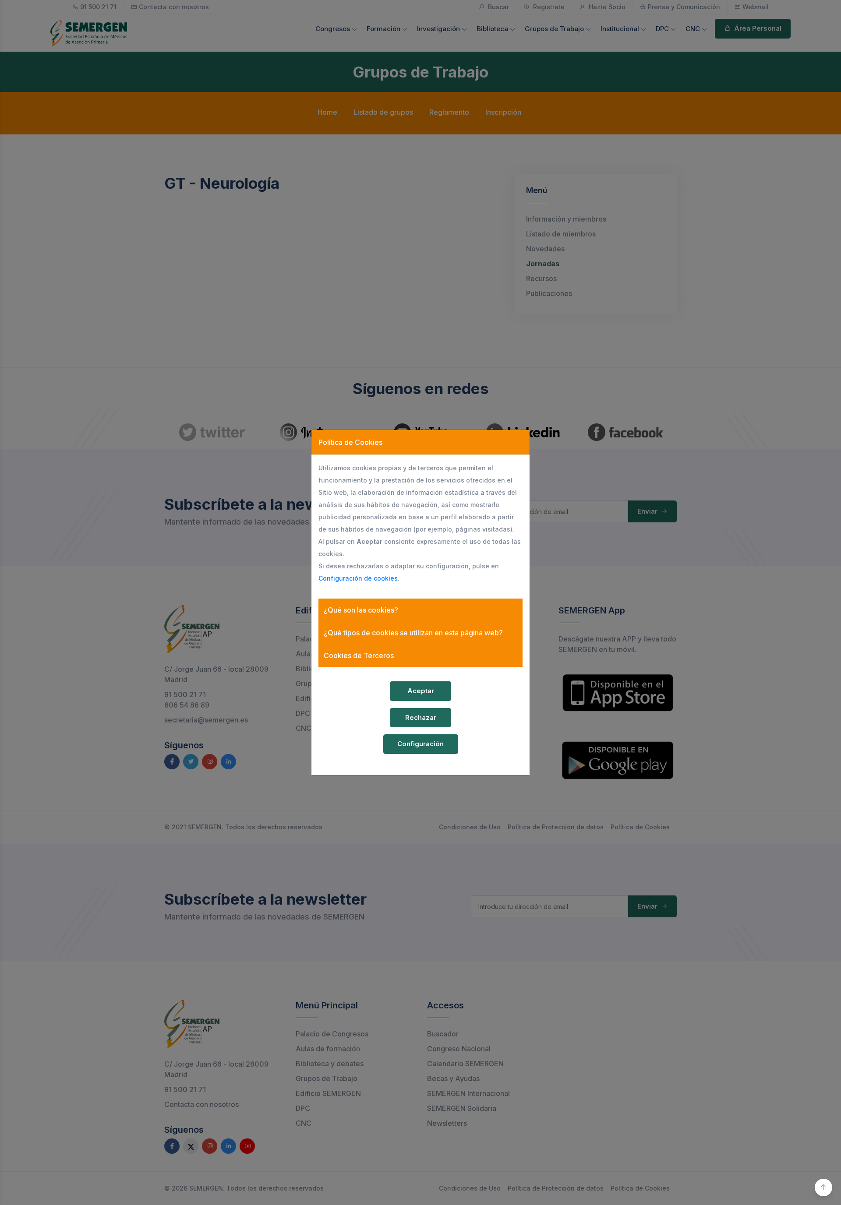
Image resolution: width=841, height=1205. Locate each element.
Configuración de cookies (358, 578)
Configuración (420, 744)
